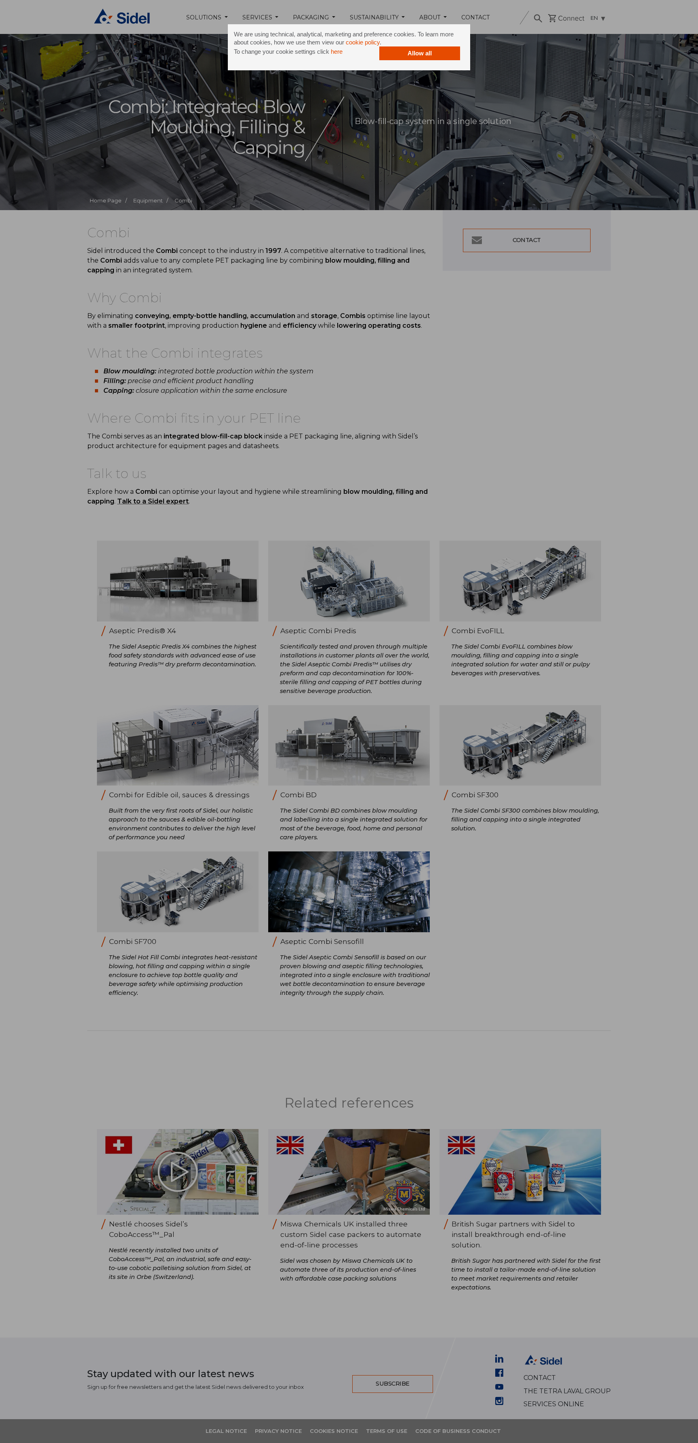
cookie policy (363, 42)
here (337, 51)
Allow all (420, 53)
